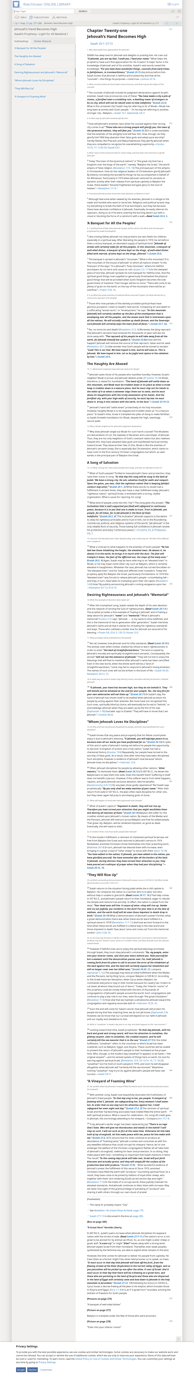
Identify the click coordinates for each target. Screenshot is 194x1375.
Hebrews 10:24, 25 (147, 1003)
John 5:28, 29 (103, 932)
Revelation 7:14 (96, 999)
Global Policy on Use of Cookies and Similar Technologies (105, 1358)
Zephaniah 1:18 (96, 711)
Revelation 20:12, (96, 673)
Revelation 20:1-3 (97, 346)
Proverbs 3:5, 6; (145, 529)
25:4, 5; (114, 632)
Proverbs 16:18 (152, 378)
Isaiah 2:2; (139, 269)
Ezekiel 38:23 (106, 714)
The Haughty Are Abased (27, 56)
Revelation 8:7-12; (98, 587)
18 (132, 168)
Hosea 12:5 (132, 632)
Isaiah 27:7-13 (97, 1216)
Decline (32, 1369)
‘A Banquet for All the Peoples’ (30, 48)
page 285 (138, 1216)
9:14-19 (112, 587)
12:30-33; (102, 147)
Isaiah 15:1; (121, 113)
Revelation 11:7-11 (122, 922)
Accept (21, 1369)
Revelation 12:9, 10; (132, 1060)
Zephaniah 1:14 (95, 972)
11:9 (147, 269)
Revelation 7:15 (96, 1182)
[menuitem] (179, 11)
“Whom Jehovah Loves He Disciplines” (34, 80)
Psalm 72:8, (106, 289)
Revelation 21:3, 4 (129, 329)
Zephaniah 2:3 (159, 1012)
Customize (46, 1369)
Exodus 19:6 (114, 752)
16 (113, 289)
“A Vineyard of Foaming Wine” (30, 96)
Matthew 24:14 (96, 847)
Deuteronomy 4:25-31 (99, 785)
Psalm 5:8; (104, 632)
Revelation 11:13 (107, 188)
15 (106, 673)
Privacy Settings (47, 1362)
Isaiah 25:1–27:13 (101, 43)
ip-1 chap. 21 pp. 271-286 (28, 23)
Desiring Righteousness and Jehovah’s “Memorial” (41, 72)
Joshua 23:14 (148, 79)
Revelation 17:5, (122, 168)
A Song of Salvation (24, 64)
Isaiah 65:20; (162, 670)
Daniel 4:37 (113, 147)
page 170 (118, 1210)
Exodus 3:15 (105, 619)
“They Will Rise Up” (24, 88)
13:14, (145, 1060)
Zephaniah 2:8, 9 (136, 113)
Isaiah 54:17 (104, 1074)
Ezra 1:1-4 (115, 1289)
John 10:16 (160, 850)
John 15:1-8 (163, 1118)
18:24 (160, 1060)
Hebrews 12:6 (127, 762)
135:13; (122, 632)
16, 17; (153, 1060)
